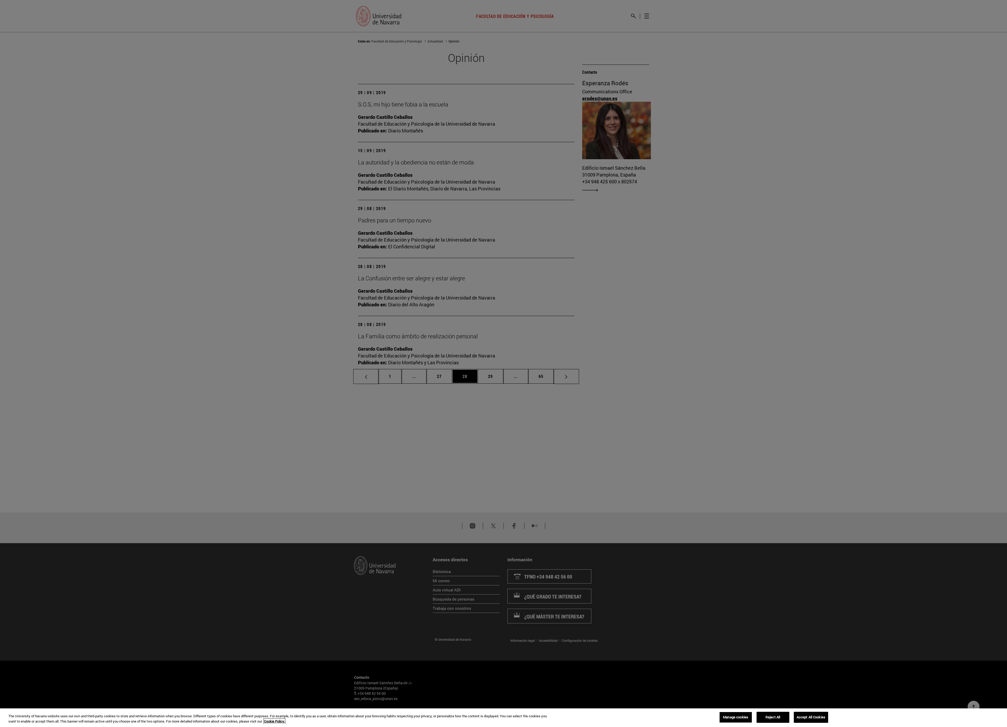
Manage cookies (735, 717)
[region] (503, 717)
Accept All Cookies (811, 717)
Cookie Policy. (274, 721)
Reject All (772, 717)
